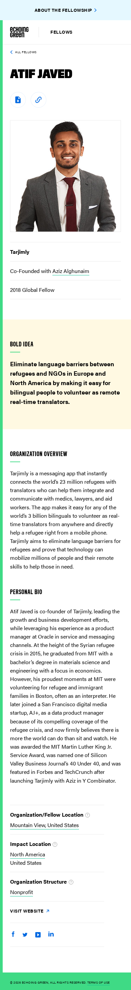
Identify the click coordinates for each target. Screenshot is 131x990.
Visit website (27, 911)
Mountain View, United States (44, 825)
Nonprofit (21, 892)
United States (26, 862)
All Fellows (26, 52)
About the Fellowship (63, 10)
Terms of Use (98, 982)
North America (27, 854)
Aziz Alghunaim (70, 271)
